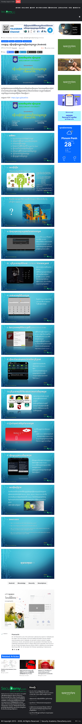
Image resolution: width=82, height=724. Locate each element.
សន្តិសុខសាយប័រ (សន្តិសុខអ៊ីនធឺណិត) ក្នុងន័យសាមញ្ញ (40, 698)
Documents (15, 37)
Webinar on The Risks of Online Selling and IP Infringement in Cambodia (45, 672)
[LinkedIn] (16, 650)
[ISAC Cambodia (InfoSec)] (27, 29)
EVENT (33, 7)
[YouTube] (18, 650)
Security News (27, 41)
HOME (19, 7)
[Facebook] (13, 650)
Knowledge (9, 37)
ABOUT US (77, 7)
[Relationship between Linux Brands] (9, 664)
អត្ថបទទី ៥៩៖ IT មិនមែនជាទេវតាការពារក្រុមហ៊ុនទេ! (40, 702)
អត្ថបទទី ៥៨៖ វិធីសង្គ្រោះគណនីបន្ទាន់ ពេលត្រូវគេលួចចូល (41, 712)
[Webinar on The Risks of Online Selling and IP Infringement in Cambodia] (46, 664)
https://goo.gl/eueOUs (19, 98)
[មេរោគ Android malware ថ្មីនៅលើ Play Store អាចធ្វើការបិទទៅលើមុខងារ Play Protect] (28, 664)
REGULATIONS (63, 7)
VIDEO (70, 7)
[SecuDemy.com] (8, 12)
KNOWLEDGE (53, 7)
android (12, 583)
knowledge (21, 583)
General (12, 41)
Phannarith (14, 48)
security (32, 583)
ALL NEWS (26, 7)
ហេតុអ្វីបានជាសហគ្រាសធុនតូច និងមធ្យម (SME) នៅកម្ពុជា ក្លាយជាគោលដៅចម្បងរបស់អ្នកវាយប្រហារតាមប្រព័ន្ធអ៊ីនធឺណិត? (40, 708)
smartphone (42, 583)
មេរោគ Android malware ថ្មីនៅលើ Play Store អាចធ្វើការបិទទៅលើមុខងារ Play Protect (27, 672)
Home (3, 37)
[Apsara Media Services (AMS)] (27, 609)
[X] (15, 650)
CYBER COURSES (42, 7)
